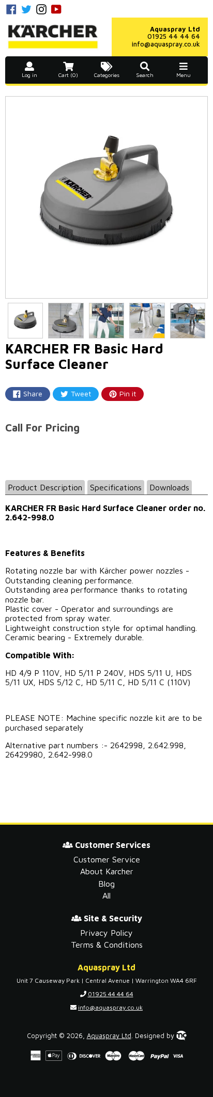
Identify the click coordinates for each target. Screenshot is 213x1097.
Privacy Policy (106, 932)
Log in (29, 75)
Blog (106, 883)
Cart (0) (68, 75)
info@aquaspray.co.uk (166, 44)
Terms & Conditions (107, 944)
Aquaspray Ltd (109, 1036)
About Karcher (106, 871)
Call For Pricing (42, 428)
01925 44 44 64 (173, 36)
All (106, 895)
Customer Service (106, 859)
